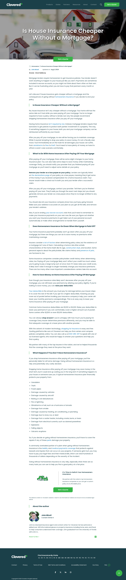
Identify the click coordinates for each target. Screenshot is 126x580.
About (85, 4)
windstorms (38, 145)
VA (91, 558)
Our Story (96, 565)
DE (42, 558)
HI (50, 558)
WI (94, 558)
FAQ (106, 565)
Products (49, 4)
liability (45, 448)
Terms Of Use (37, 565)
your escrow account (54, 213)
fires (47, 145)
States (58, 4)
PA (83, 558)
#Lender (31, 73)
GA (47, 558)
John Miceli (35, 69)
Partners (66, 4)
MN (68, 558)
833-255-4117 (74, 334)
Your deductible (35, 291)
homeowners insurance (64, 97)
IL (52, 558)
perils (49, 440)
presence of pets (87, 250)
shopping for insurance (70, 329)
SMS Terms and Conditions (56, 565)
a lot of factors (49, 243)
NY (77, 558)
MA (62, 558)
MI (65, 558)
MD (59, 558)
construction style (73, 248)
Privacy (25, 565)
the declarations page (41, 175)
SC (86, 558)
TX (89, 558)
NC (80, 558)
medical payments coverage (63, 448)
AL (39, 558)
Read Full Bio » (34, 537)
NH (71, 558)
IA (56, 558)
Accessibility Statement (79, 565)
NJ (74, 558)
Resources (76, 4)
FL (44, 558)
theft (53, 145)
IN (54, 558)
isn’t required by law (57, 124)
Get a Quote (111, 4)
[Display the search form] (101, 5)
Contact (94, 4)
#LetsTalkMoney (40, 73)
